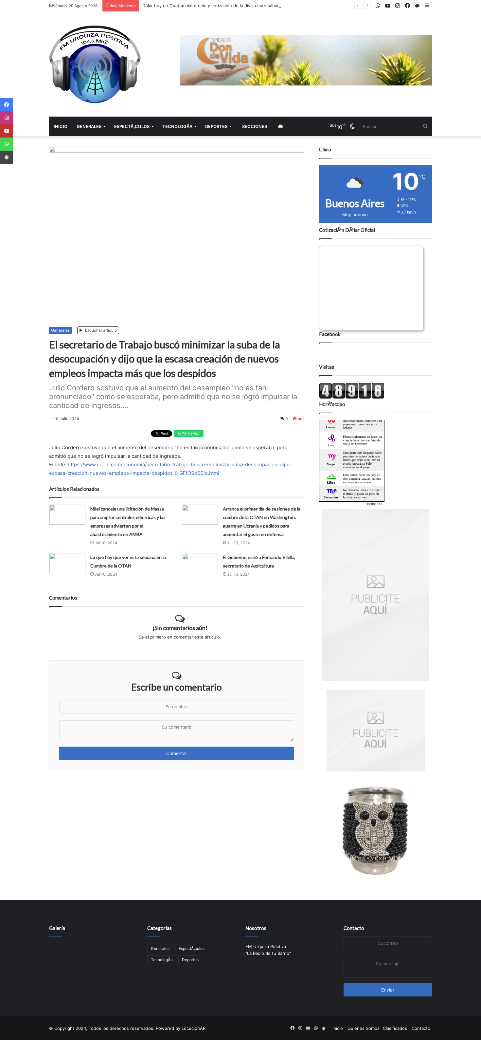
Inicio (60, 126)
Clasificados (395, 1028)
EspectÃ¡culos (132, 126)
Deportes (216, 126)
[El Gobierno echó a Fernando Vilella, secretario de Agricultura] (200, 563)
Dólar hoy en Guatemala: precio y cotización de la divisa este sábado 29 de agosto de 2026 (235, 5)
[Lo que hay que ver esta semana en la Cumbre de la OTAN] (67, 563)
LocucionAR (193, 1028)
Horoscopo (374, 504)
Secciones (254, 126)
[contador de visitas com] (351, 397)
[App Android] (6, 157)
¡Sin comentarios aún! (179, 627)
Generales (89, 126)
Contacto (354, 928)
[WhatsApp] (6, 144)
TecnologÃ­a (177, 126)
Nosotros (255, 928)
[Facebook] (6, 104)
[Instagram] (6, 117)
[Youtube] (6, 131)
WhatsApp (190, 433)
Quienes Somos (363, 1028)
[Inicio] (95, 64)
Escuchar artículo (100, 330)
